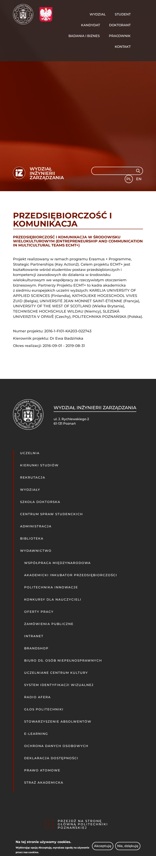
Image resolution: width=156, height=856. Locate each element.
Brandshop (36, 648)
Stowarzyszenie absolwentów (57, 721)
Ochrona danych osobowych (56, 746)
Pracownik (120, 36)
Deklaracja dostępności (51, 758)
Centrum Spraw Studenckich (51, 514)
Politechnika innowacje (51, 587)
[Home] (24, 14)
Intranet (33, 636)
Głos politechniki (44, 709)
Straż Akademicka (43, 782)
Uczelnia (30, 453)
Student (123, 14)
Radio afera (37, 697)
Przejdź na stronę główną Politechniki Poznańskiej (83, 824)
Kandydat (90, 25)
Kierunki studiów (39, 465)
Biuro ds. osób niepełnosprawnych (63, 660)
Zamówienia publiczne (49, 624)
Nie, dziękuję (127, 846)
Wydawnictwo (36, 551)
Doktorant (120, 25)
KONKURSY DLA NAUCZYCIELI (52, 599)
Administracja (36, 526)
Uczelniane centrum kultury (56, 673)
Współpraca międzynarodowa (57, 563)
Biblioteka (31, 538)
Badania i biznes (84, 36)
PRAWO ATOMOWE (42, 770)
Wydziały (30, 490)
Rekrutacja (32, 477)
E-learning (36, 734)
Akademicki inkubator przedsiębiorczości (70, 575)
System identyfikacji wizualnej (59, 685)
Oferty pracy (39, 612)
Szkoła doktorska (40, 502)
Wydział (98, 14)
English (139, 180)
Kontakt (123, 47)
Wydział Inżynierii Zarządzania (47, 173)
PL (128, 179)
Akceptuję (102, 846)
